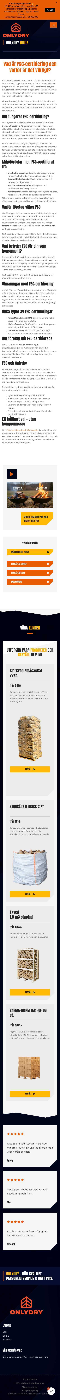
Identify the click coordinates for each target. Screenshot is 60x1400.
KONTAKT (7, 1340)
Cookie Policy (30, 1379)
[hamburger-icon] (53, 25)
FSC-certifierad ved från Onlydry (23, 430)
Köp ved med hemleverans (30, 1383)
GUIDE (6, 1336)
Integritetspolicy (30, 1390)
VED (5, 1332)
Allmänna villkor (30, 1387)
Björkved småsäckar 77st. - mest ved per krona (25, 1357)
